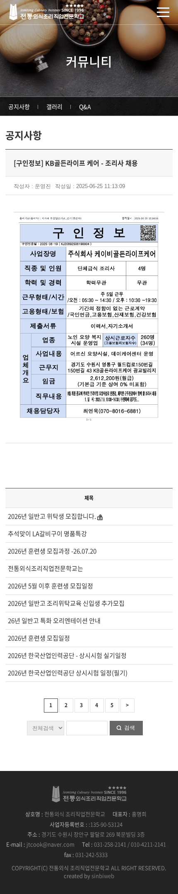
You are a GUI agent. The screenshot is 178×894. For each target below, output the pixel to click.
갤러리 (54, 106)
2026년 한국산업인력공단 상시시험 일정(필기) (67, 672)
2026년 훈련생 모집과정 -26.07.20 (52, 551)
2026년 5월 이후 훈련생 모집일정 (50, 585)
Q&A (85, 106)
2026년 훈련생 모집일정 (39, 638)
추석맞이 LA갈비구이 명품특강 (47, 533)
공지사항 (19, 106)
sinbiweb (102, 876)
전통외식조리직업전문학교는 (45, 568)
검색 (129, 728)
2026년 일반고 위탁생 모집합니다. (52, 516)
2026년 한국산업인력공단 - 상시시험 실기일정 (67, 655)
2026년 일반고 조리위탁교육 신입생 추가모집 (66, 603)
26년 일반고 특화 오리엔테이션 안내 (54, 620)
